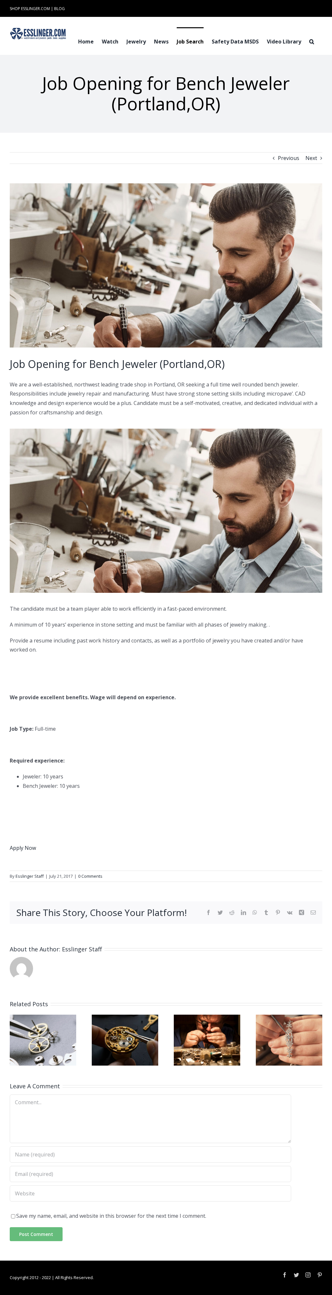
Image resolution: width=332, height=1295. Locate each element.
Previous (288, 158)
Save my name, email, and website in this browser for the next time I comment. (111, 1215)
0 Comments (90, 876)
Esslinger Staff (30, 876)
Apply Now (23, 847)
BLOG (59, 8)
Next (311, 158)
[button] (311, 41)
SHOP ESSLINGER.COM (30, 8)
